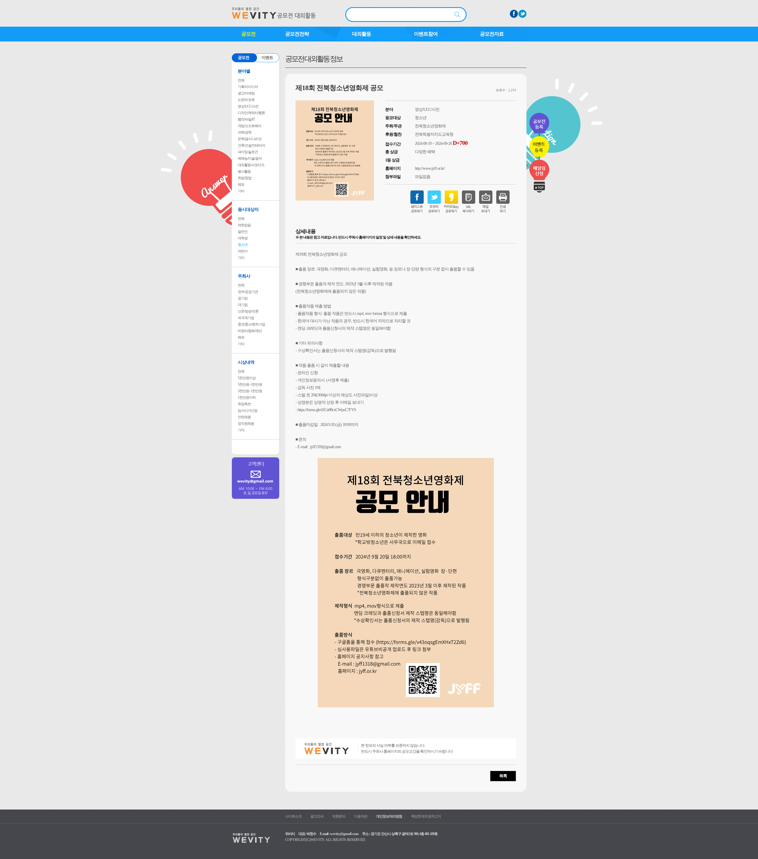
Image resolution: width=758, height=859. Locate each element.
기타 (241, 191)
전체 (241, 80)
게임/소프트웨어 (249, 126)
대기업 (243, 305)
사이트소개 (293, 816)
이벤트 (267, 57)
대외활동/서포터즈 (251, 165)
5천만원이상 (247, 378)
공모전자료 (492, 34)
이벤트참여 (426, 34)
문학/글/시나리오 (250, 139)
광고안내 (316, 816)
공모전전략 (297, 34)
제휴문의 (338, 816)
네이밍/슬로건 (248, 152)
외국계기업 (246, 318)
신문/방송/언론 (248, 311)
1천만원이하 (247, 397)
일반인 (243, 232)
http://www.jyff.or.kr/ (430, 168)
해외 (241, 184)
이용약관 (360, 816)
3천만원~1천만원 (250, 391)
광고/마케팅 (246, 93)
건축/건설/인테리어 (251, 145)
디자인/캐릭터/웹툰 (251, 113)
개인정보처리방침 (389, 816)
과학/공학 (244, 132)
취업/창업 (244, 178)
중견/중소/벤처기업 (251, 324)
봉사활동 (244, 171)
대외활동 (361, 34)
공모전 (248, 34)
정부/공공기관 (248, 292)
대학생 (243, 238)
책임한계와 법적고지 (426, 816)
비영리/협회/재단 (250, 331)
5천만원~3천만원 (250, 384)
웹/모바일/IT (246, 119)
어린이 (243, 251)
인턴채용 (244, 417)
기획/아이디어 (248, 87)
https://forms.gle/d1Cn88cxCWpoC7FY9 (327, 410)
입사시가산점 (247, 410)
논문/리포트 (246, 100)
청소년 (243, 245)
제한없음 (244, 225)
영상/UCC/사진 (248, 106)
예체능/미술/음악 (250, 158)
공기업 (243, 298)
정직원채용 (246, 424)
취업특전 (244, 404)
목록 (503, 776)
